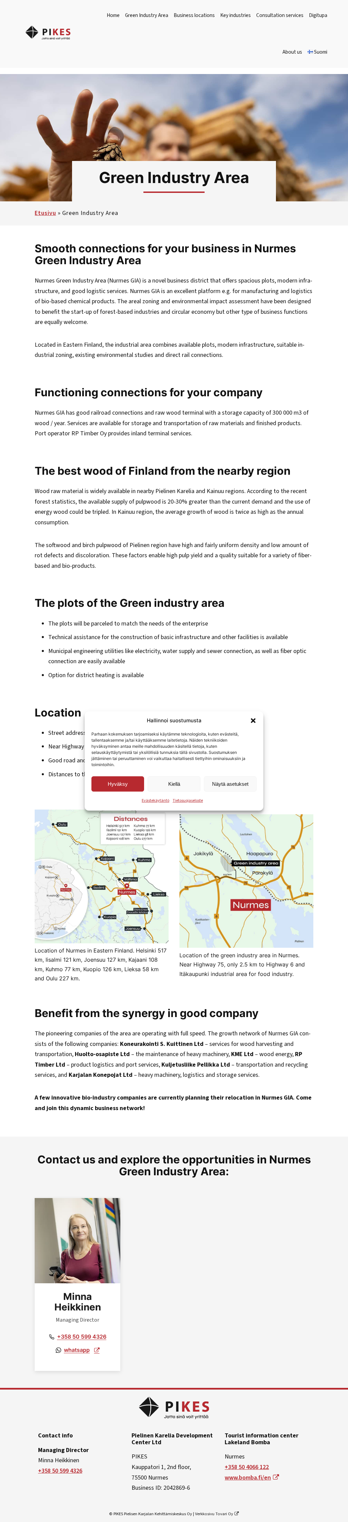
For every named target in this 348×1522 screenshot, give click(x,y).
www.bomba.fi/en (248, 1477)
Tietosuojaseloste (188, 800)
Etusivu (45, 213)
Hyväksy (118, 784)
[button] (253, 720)
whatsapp (77, 1349)
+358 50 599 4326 (81, 1336)
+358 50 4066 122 (247, 1467)
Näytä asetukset (230, 784)
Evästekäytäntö (155, 800)
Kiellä (174, 784)
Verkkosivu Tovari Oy (214, 1514)
